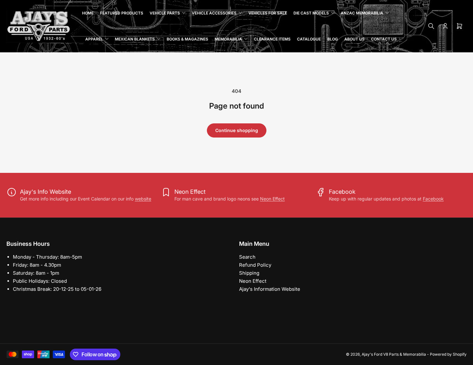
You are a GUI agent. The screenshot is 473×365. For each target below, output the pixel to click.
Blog (332, 39)
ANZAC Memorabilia (362, 13)
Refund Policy (255, 265)
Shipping (249, 273)
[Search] (431, 26)
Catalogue (309, 39)
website (143, 198)
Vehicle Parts (165, 13)
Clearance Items (272, 39)
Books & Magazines (187, 39)
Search (247, 257)
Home (88, 13)
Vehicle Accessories (214, 13)
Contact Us (384, 39)
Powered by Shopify (448, 354)
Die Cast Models (311, 13)
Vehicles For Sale (267, 13)
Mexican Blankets (135, 39)
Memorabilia (228, 39)
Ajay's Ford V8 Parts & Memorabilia (394, 354)
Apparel (94, 39)
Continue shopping (236, 130)
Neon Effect (272, 198)
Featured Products (121, 13)
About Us (354, 39)
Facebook (433, 198)
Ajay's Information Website (269, 289)
